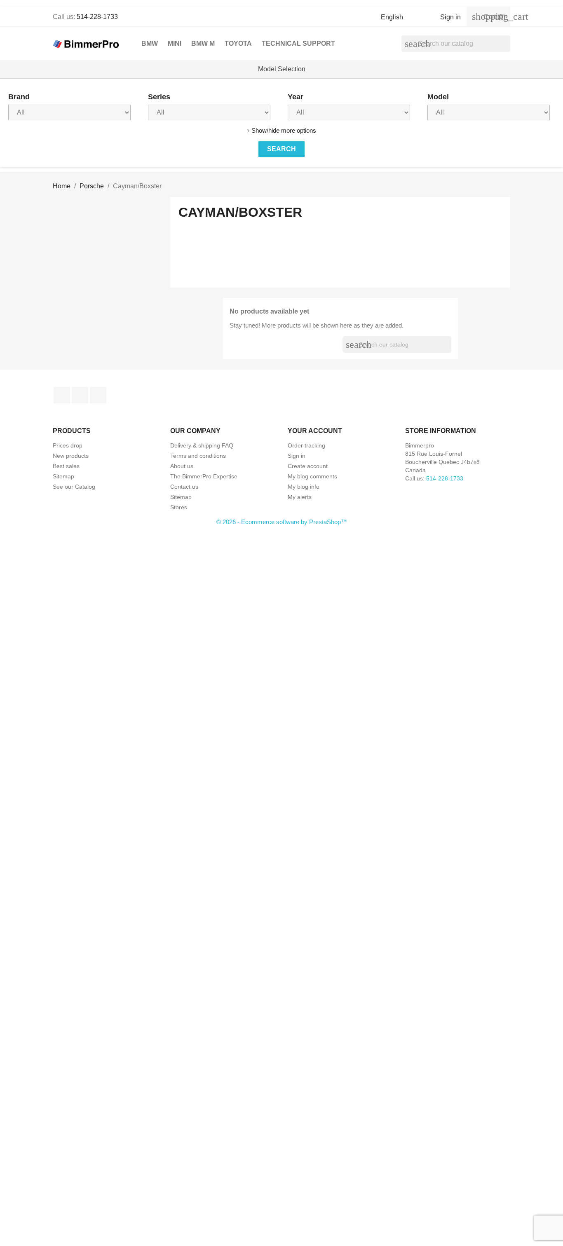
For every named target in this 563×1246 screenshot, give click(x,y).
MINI (174, 43)
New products (71, 455)
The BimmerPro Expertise (203, 476)
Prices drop (67, 445)
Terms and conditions (198, 455)
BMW (149, 43)
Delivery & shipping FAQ (201, 445)
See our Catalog (74, 486)
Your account (315, 430)
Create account (308, 466)
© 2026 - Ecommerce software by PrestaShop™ (281, 521)
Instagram (98, 395)
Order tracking (306, 445)
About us (181, 466)
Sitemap (63, 476)
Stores (178, 507)
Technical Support (298, 43)
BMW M (203, 43)
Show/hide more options (283, 130)
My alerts (300, 497)
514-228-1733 (97, 16)
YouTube (80, 395)
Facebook (62, 395)
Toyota (238, 43)
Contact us (184, 486)
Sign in (296, 455)
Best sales (66, 466)
